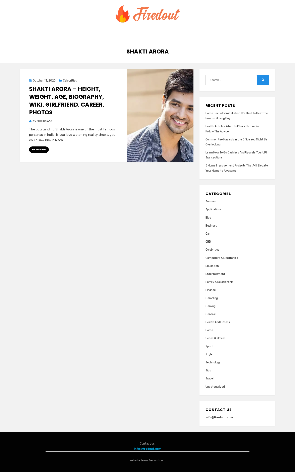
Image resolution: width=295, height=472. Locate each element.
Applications (213, 209)
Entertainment (215, 274)
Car (207, 233)
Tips (208, 370)
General (210, 314)
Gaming (210, 306)
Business (211, 225)
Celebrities (70, 80)
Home (209, 330)
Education (212, 266)
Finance (210, 290)
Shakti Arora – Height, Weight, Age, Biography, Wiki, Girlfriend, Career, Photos (66, 101)
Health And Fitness (217, 322)
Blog (208, 217)
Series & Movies (215, 338)
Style (209, 354)
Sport (209, 346)
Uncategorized (215, 386)
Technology (213, 362)
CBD (208, 241)
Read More (39, 149)
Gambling (211, 298)
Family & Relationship (219, 282)
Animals (210, 201)
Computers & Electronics (221, 258)
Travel (209, 378)
